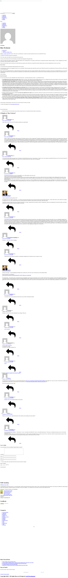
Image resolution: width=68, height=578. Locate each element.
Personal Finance (5, 520)
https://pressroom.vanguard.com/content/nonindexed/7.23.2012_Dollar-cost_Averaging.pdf (16, 275)
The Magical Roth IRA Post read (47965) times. (9, 564)
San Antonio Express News (15, 104)
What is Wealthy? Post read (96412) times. (9, 561)
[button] (34, 21)
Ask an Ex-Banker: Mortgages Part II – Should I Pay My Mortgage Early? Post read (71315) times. (18, 562)
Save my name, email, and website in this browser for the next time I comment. (14, 461)
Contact (3, 18)
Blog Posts (4, 24)
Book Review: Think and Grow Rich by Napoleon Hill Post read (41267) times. (15, 565)
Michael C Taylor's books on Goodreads (8, 489)
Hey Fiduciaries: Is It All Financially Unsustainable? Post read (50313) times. (14, 563)
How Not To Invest (5, 516)
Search (1, 13)
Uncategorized (4, 523)
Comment (2, 454)
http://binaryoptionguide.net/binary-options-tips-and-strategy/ (36, 381)
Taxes (3, 521)
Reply (18, 130)
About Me (4, 15)
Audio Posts (4, 23)
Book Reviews (4, 17)
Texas (3, 522)
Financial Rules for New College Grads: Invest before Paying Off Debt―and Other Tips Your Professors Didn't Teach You (6, 493)
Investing (3, 519)
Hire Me (3, 19)
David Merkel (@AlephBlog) (12, 237)
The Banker (12, 135)
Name (1, 456)
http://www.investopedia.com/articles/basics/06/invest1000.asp (36, 380)
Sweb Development (30, 576)
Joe (8, 378)
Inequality (4, 517)
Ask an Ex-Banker (5, 512)
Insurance (3, 518)
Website (1, 459)
